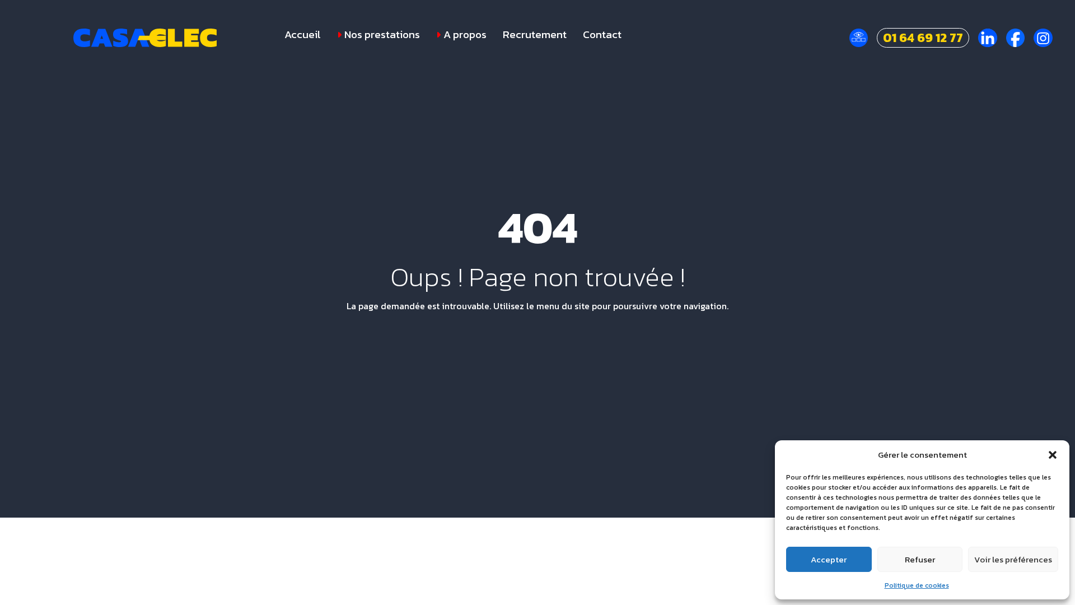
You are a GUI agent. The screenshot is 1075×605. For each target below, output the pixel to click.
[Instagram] (1043, 38)
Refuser (920, 559)
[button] (1052, 454)
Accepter (829, 559)
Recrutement (535, 35)
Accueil (302, 35)
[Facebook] (1015, 38)
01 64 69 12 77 (923, 37)
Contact (602, 35)
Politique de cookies (917, 585)
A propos (465, 35)
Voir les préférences (1013, 559)
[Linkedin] (987, 38)
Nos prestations (382, 35)
